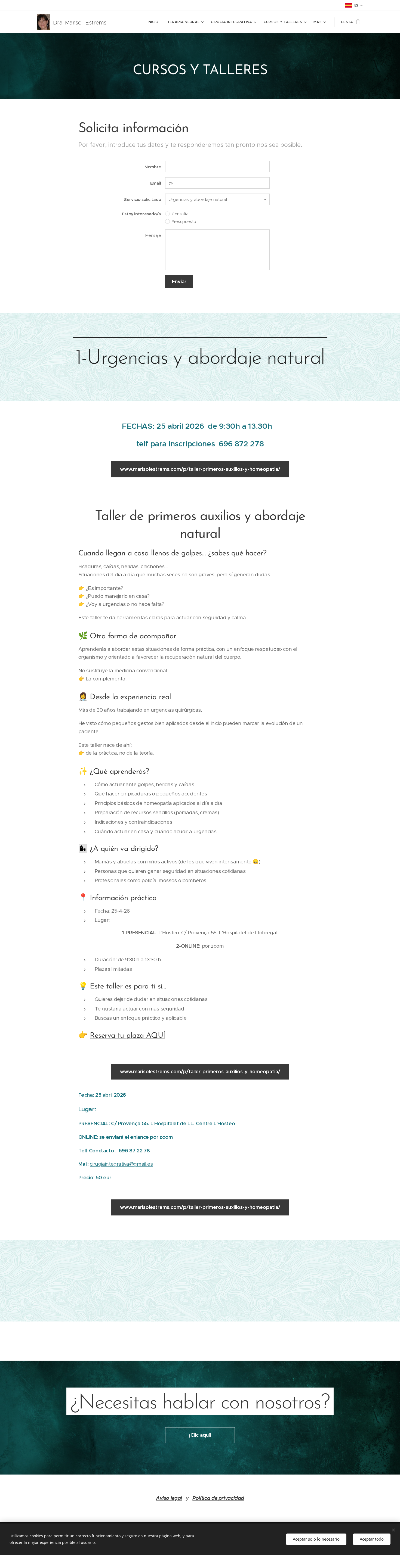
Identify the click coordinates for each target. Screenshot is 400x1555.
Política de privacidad (218, 1498)
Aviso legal (169, 1498)
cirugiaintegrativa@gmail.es (121, 1164)
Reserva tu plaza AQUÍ (127, 1036)
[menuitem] (154, 22)
